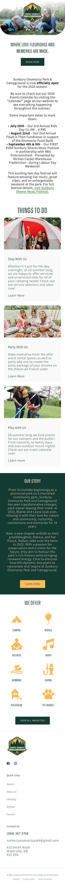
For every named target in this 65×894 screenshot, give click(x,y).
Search (10, 784)
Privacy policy (29, 879)
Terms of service (45, 879)
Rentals (11, 806)
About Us (12, 791)
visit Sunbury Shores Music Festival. (35, 190)
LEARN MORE (32, 583)
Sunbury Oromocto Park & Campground (31, 875)
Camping (11, 799)
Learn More (16, 295)
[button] (6, 12)
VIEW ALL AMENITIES (32, 720)
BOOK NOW (32, 61)
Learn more (16, 460)
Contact (11, 814)
